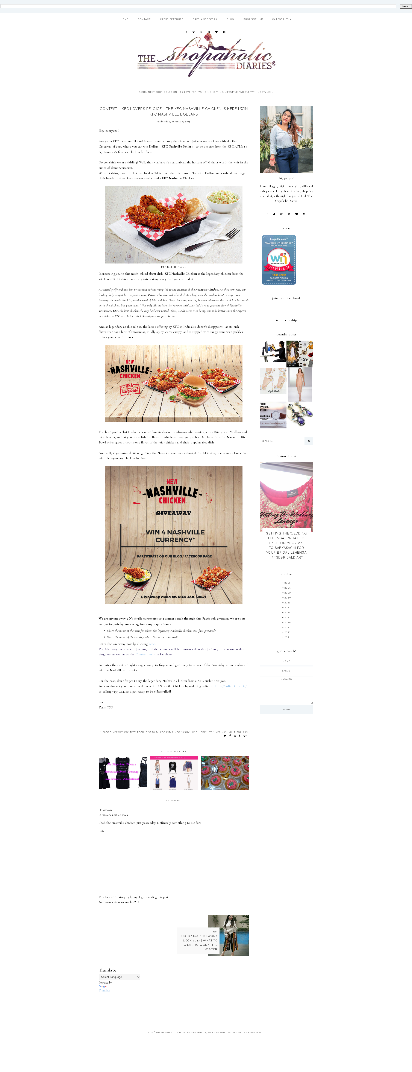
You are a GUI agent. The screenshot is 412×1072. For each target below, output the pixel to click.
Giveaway (152, 732)
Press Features (171, 19)
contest (130, 732)
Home (125, 19)
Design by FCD (255, 1032)
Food (140, 732)
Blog (230, 19)
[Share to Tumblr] (240, 735)
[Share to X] (225, 735)
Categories (280, 19)
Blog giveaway (113, 732)
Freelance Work (205, 19)
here (151, 644)
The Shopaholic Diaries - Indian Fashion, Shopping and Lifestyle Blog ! (200, 1032)
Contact (144, 19)
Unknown (105, 810)
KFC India (167, 732)
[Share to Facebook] (230, 735)
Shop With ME (254, 19)
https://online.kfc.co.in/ (231, 686)
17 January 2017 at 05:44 (113, 814)
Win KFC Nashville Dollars (228, 732)
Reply (102, 831)
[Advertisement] (177, 1002)
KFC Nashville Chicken (191, 732)
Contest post (145, 654)
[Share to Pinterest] (235, 735)
